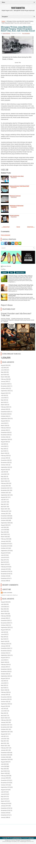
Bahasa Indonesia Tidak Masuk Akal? (19, 186)
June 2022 (4, 474)
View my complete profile (9, 595)
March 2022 (4, 481)
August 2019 (4, 553)
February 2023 (5, 455)
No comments (26, 33)
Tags (11, 272)
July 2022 (3, 472)
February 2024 (5, 427)
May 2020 (3, 532)
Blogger (31, 838)
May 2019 (3, 560)
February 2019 (5, 566)
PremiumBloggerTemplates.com (10, 841)
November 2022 (5, 462)
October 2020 (4, 520)
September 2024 (5, 418)
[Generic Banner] (6, 266)
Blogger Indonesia (14, 215)
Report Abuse (7, 305)
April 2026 (4, 374)
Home (3, 21)
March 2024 (4, 425)
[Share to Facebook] (7, 170)
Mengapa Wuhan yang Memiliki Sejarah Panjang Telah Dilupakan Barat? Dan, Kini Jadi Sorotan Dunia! (18, 29)
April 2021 (4, 506)
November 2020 (5, 518)
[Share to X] (5, 170)
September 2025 (5, 390)
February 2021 (5, 511)
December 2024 (5, 411)
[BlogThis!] (4, 170)
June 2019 (4, 557)
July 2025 (3, 395)
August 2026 (4, 365)
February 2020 (5, 539)
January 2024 (4, 430)
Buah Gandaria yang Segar (17, 176)
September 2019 (5, 550)
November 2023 (5, 434)
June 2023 (4, 446)
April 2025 (4, 402)
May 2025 (3, 400)
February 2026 (5, 379)
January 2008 (4, 580)
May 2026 (3, 372)
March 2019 (4, 564)
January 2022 (4, 485)
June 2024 (4, 423)
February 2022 (5, 483)
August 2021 (4, 497)
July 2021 (3, 499)
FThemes (12, 840)
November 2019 (5, 546)
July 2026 (3, 367)
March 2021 (4, 509)
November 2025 (5, 386)
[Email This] (2, 170)
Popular (4, 272)
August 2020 (4, 525)
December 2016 (5, 578)
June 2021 (4, 502)
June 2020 (4, 529)
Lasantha (28, 840)
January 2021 (4, 513)
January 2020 (4, 541)
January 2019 (4, 569)
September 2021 (5, 495)
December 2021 (5, 488)
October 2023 (4, 437)
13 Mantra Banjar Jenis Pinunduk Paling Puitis (20, 285)
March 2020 (4, 536)
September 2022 (5, 467)
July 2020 (3, 527)
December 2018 (5, 571)
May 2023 (3, 448)
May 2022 (3, 476)
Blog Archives (20, 272)
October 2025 (4, 388)
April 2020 (4, 534)
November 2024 (5, 414)
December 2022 (5, 460)
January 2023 (4, 458)
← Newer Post (5, 226)
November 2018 (5, 573)
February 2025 (5, 407)
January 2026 (4, 381)
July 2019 (3, 555)
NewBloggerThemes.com (27, 841)
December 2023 (5, 432)
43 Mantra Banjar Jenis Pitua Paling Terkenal (20, 276)
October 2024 (4, 416)
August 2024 (4, 421)
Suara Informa (6, 33)
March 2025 (4, 404)
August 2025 (4, 393)
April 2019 (4, 562)
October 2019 (4, 548)
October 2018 (4, 576)
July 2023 (3, 444)
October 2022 (4, 465)
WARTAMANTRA (18, 7)
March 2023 (4, 453)
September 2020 (5, 523)
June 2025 (4, 397)
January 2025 (4, 409)
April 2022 (4, 478)
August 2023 (4, 441)
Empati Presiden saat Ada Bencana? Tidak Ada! (16, 314)
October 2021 (4, 492)
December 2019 (5, 543)
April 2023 (4, 451)
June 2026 (4, 370)
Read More (14, 177)
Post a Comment (5, 235)
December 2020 (5, 516)
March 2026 (4, 377)
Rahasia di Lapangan (15, 195)
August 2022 (4, 469)
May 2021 (3, 504)
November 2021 (5, 490)
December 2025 (5, 384)
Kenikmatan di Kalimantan (16, 205)
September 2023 (5, 439)
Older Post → (30, 226)
